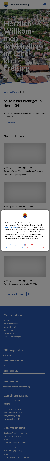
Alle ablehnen (35, 245)
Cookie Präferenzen (11, 227)
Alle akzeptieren (14, 245)
